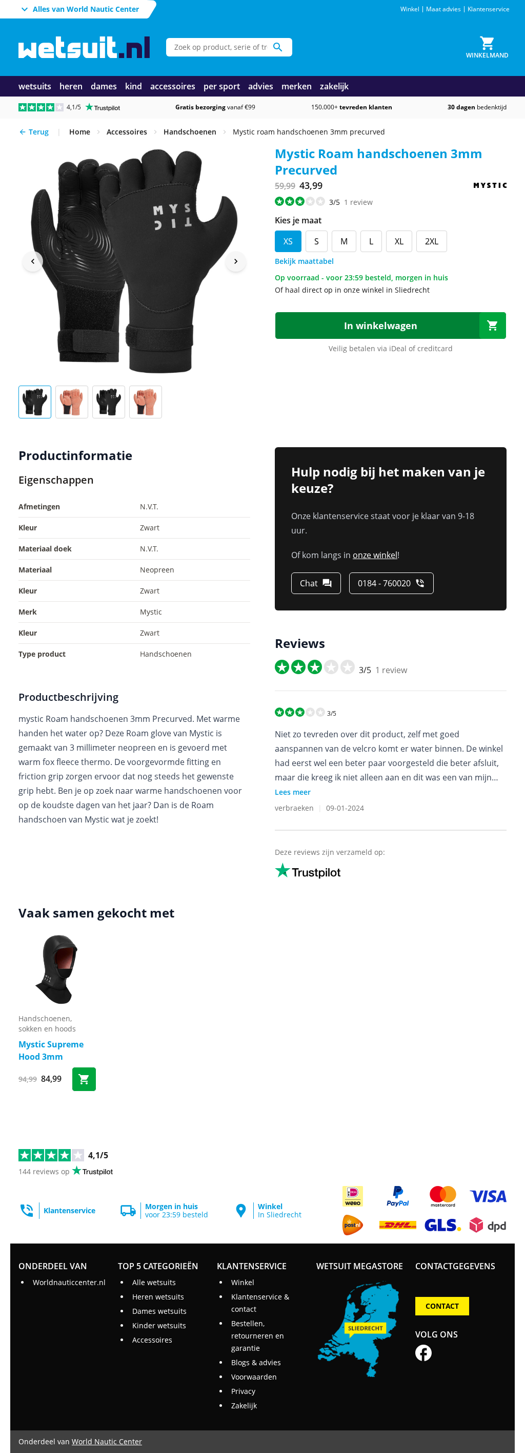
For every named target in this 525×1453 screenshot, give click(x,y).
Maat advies (443, 9)
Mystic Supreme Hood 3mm (51, 1050)
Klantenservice (489, 9)
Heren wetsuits (158, 1297)
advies (260, 86)
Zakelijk (244, 1405)
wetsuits (34, 86)
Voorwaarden (254, 1377)
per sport (222, 86)
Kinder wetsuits (159, 1325)
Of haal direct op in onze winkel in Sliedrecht (352, 290)
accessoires (172, 86)
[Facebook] (423, 1353)
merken (296, 86)
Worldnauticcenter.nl (69, 1282)
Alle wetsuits (154, 1282)
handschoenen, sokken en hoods (47, 1024)
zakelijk (334, 86)
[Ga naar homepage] (84, 47)
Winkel (409, 9)
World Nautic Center (107, 1441)
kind (133, 86)
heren (71, 86)
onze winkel (375, 555)
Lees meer (293, 792)
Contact (442, 1306)
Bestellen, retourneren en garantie (257, 1335)
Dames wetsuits (159, 1311)
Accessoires (152, 1340)
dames (104, 86)
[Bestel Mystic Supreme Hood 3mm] (84, 1079)
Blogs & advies (256, 1362)
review (358, 202)
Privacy (243, 1391)
